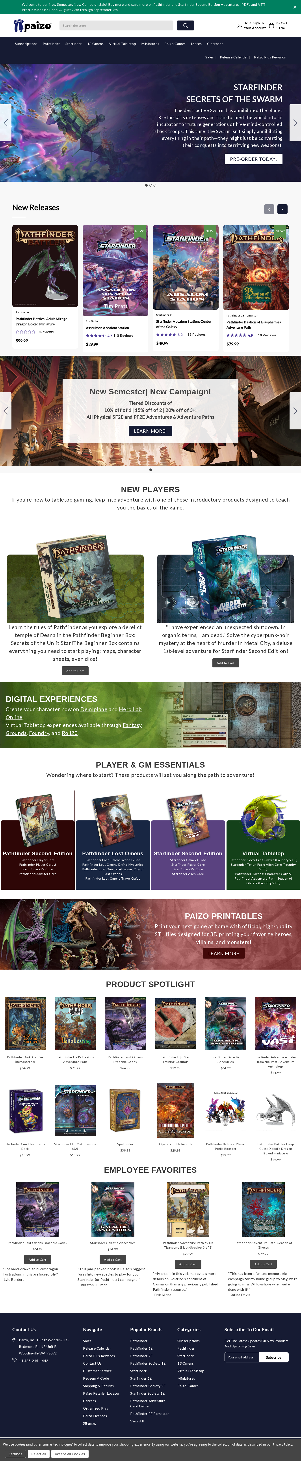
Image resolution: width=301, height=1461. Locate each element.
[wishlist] (58, 264)
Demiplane (93, 709)
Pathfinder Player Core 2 (37, 864)
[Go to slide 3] (5, 122)
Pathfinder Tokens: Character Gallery (263, 874)
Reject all (38, 1454)
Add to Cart (75, 671)
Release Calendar (234, 57)
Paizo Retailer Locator (101, 1393)
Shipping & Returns (98, 1386)
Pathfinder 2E (141, 1356)
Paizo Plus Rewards (270, 57)
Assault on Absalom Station (107, 328)
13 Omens (95, 43)
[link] (35, 332)
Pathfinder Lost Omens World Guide (112, 860)
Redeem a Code (96, 1378)
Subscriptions (26, 43)
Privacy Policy (282, 1444)
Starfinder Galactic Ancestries (113, 1243)
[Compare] (50, 264)
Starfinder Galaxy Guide (188, 860)
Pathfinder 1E (141, 1348)
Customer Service (97, 1371)
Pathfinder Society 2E (148, 1386)
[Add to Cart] (32, 264)
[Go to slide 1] (146, 185)
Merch (196, 43)
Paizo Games (175, 43)
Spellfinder (125, 1144)
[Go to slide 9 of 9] (269, 209)
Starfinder (73, 43)
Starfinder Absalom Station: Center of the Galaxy (183, 324)
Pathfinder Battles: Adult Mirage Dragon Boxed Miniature (41, 321)
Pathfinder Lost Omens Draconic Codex (37, 1243)
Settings (15, 1454)
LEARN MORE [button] (224, 953)
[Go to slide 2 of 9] (282, 209)
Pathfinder (51, 43)
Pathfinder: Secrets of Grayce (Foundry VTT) (263, 860)
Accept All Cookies (70, 1454)
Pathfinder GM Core (37, 869)
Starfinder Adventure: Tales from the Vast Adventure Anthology (276, 1061)
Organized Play (95, 1408)
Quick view (41, 264)
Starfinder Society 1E (147, 1393)
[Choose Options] (102, 266)
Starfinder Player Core (188, 864)
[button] (253, 159)
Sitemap (89, 1423)
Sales (210, 57)
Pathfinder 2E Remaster (149, 1413)
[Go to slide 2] (295, 122)
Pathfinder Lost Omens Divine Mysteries (112, 864)
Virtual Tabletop (122, 43)
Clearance (215, 43)
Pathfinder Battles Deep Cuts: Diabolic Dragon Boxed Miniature (275, 1148)
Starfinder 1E (141, 1378)
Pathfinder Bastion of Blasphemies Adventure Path (254, 324)
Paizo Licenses (95, 1416)
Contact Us (92, 1363)
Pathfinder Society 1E (148, 1363)
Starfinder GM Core (188, 869)
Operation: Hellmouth (175, 1144)
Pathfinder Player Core (37, 860)
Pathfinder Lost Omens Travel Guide (112, 878)
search (185, 25)
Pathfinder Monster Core (38, 874)
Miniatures (150, 43)
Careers (89, 1401)
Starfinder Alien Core (188, 874)
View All (137, 1421)
